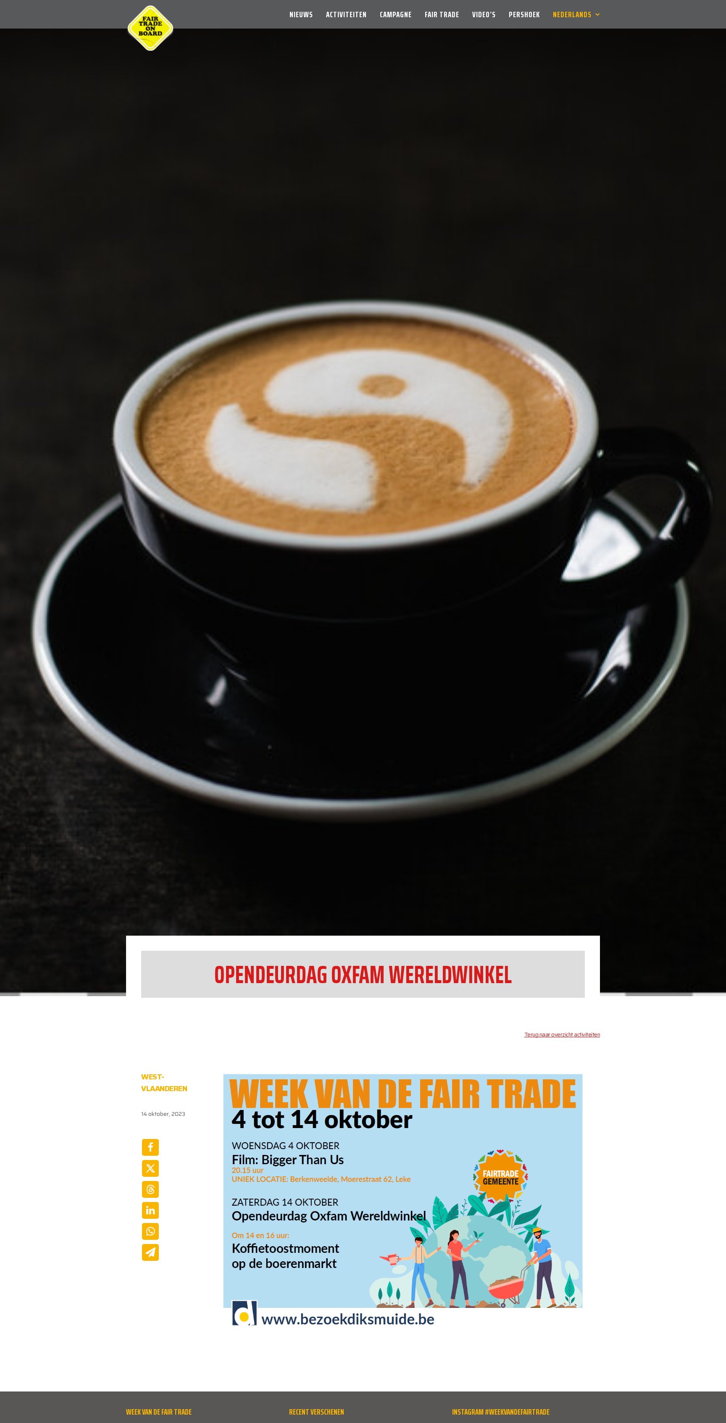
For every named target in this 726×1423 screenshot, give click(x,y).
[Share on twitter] (150, 1168)
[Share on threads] (150, 1189)
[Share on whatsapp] (150, 1231)
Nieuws (301, 14)
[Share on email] (150, 1252)
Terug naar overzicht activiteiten (562, 1034)
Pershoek (524, 14)
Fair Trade (442, 14)
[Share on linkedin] (150, 1210)
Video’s (484, 14)
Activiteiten (346, 14)
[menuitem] (304, 14)
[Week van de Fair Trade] (150, 14)
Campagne (396, 14)
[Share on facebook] (150, 1147)
